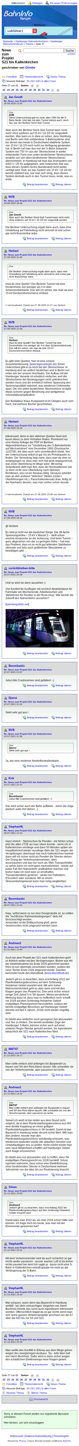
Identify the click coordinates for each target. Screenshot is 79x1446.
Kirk (11, 778)
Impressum (16, 1436)
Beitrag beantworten (37, 184)
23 (8, 90)
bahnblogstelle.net (17, 604)
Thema (29, 44)
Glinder (30, 67)
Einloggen (37, 3)
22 (4, 90)
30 (39, 90)
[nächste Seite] (52, 90)
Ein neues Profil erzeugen (63, 3)
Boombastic (17, 665)
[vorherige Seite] (37, 85)
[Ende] (58, 90)
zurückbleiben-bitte (22, 568)
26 (21, 90)
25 (28, 81)
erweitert (71, 54)
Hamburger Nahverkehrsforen (32, 41)
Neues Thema (58, 76)
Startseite (8, 41)
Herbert (13, 251)
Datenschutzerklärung (38, 1436)
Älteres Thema (39, 1393)
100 (38, 81)
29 (34, 90)
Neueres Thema (15, 1393)
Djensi (13, 697)
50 (32, 81)
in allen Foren (49, 81)
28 (30, 90)
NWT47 (13, 1049)
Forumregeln (61, 1436)
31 (43, 90)
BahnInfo (67, 1441)
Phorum (22, 1441)
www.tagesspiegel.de (43, 364)
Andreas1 (15, 943)
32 (48, 90)
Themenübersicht (33, 76)
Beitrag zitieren (63, 184)
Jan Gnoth (16, 97)
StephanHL (16, 826)
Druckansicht (41, 1399)
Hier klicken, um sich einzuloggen (24, 1422)
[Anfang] (32, 85)
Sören (13, 1187)
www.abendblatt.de (56, 973)
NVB (11, 196)
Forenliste (11, 76)
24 (12, 90)
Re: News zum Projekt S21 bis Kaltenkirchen (28, 101)
